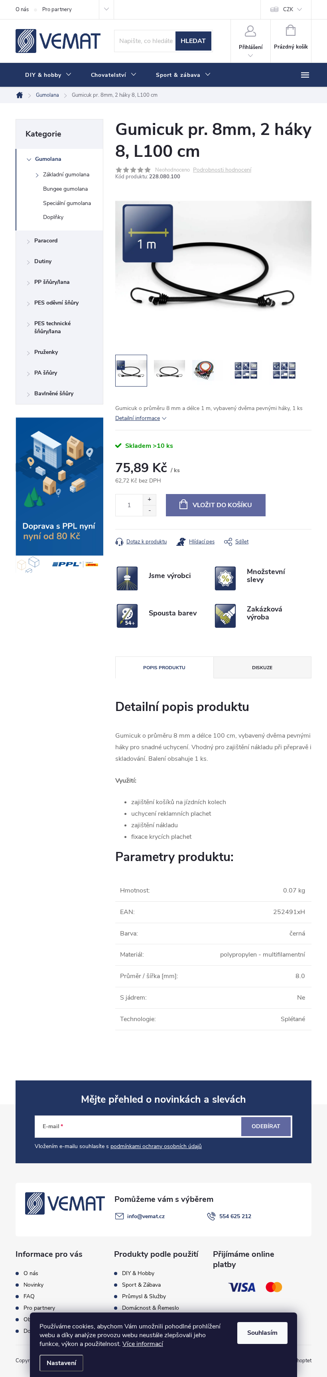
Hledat (193, 41)
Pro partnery (57, 9)
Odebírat (266, 1126)
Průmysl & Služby (144, 1296)
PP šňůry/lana (52, 282)
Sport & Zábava (141, 1285)
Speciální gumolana (67, 203)
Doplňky (53, 217)
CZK (288, 9)
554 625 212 (235, 1216)
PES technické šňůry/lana (52, 327)
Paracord (45, 240)
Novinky (33, 1285)
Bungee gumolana (65, 189)
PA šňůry (45, 373)
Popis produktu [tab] (164, 667)
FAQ (29, 1296)
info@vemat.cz (146, 1216)
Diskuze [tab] (262, 667)
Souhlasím (262, 1332)
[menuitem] (48, 75)
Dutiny (42, 261)
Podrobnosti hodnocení (222, 170)
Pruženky (46, 352)
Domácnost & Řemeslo (150, 1308)
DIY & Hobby (138, 1273)
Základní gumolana (66, 174)
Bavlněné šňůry (53, 393)
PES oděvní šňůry (56, 303)
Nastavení (61, 1363)
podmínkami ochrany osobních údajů (156, 1146)
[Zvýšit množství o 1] (149, 499)
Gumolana (48, 159)
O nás (22, 9)
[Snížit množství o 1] (149, 510)
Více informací (142, 1344)
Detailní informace (137, 418)
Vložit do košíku (222, 505)
